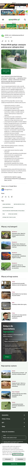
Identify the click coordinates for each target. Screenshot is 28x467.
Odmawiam (8, 459)
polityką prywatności (18, 454)
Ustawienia (20, 459)
